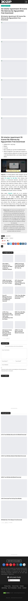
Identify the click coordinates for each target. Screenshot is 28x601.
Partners (22, 586)
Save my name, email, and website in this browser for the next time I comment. (13, 370)
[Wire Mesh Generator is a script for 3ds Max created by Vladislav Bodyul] (7, 258)
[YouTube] (7, 564)
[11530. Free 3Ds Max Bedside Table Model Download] (14, 446)
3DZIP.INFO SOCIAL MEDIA (14, 561)
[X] (17, 564)
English (12, 580)
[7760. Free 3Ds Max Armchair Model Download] (20, 290)
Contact (24, 588)
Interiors (11, 238)
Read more (11, 574)
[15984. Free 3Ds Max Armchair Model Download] (20, 325)
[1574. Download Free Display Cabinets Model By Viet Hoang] (20, 275)
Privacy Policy (7, 586)
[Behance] (24, 564)
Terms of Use (15, 586)
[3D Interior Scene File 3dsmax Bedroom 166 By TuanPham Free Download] (7, 325)
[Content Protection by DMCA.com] (6, 593)
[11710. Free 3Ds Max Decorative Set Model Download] (14, 424)
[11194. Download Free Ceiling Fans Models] (14, 488)
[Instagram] (10, 564)
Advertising (4, 588)
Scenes (2, 5)
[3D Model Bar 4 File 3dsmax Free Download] (14, 510)
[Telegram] (20, 564)
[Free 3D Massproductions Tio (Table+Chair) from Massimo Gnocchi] (7, 290)
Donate (19, 588)
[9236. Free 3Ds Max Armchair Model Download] (20, 307)
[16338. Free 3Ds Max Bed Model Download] (14, 467)
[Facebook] (3, 564)
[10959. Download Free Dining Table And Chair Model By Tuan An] (20, 258)
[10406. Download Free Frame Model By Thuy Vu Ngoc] (7, 275)
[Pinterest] (14, 564)
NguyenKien (8, 236)
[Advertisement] (14, 394)
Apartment (8, 5)
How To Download (12, 588)
